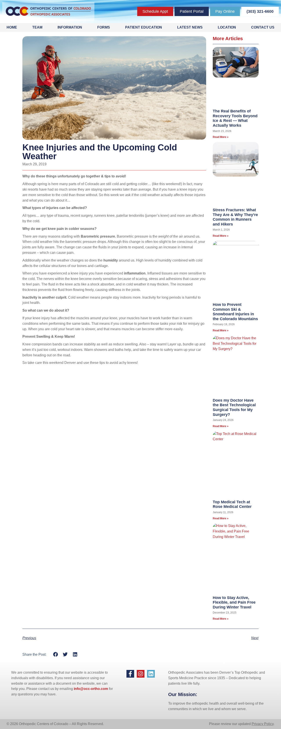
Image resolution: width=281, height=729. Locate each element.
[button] (55, 654)
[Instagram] (140, 674)
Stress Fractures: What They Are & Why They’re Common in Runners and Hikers (235, 217)
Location (227, 27)
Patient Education (143, 27)
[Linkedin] (151, 674)
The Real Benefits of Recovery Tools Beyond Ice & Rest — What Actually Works (235, 118)
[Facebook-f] (130, 674)
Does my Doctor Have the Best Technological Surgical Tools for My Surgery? (234, 407)
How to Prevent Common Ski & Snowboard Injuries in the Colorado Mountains (235, 311)
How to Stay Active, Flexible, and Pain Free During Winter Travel (234, 602)
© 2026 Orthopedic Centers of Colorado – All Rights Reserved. (55, 724)
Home (12, 27)
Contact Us (262, 27)
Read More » (221, 137)
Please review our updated (230, 724)
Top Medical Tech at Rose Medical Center (232, 504)
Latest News (190, 27)
